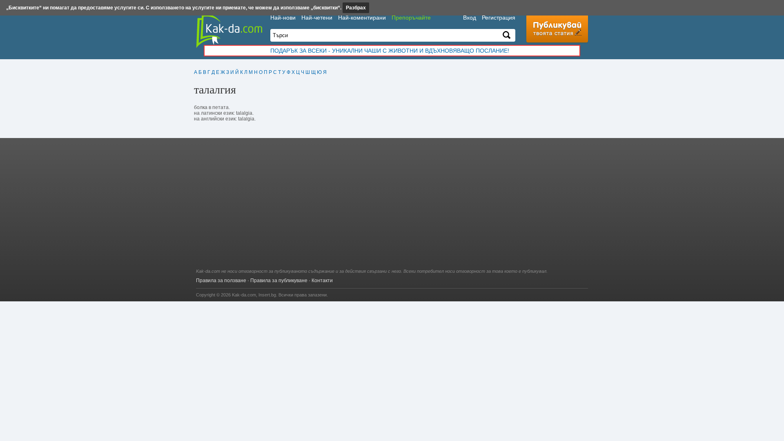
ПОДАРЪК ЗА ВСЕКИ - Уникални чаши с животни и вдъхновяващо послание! (389, 50)
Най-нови (283, 17)
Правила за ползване (221, 280)
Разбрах (356, 8)
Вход (469, 17)
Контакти (322, 280)
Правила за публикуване (278, 280)
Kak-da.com (244, 294)
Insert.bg (267, 294)
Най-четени (316, 17)
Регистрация (498, 17)
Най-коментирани (362, 17)
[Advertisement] (392, 207)
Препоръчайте (411, 17)
